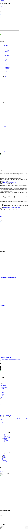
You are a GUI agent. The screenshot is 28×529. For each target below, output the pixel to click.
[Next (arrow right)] (1, 528)
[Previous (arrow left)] (0, 528)
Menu (1, 420)
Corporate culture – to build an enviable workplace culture (9, 182)
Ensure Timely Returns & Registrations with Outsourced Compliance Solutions (11, 207)
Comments (1, 526)
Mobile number (2, 523)
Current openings (6, 126)
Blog (0, 171)
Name (1, 522)
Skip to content (2, 0)
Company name (2, 524)
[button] (14, 219)
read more (1, 216)
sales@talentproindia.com (3, 6)
